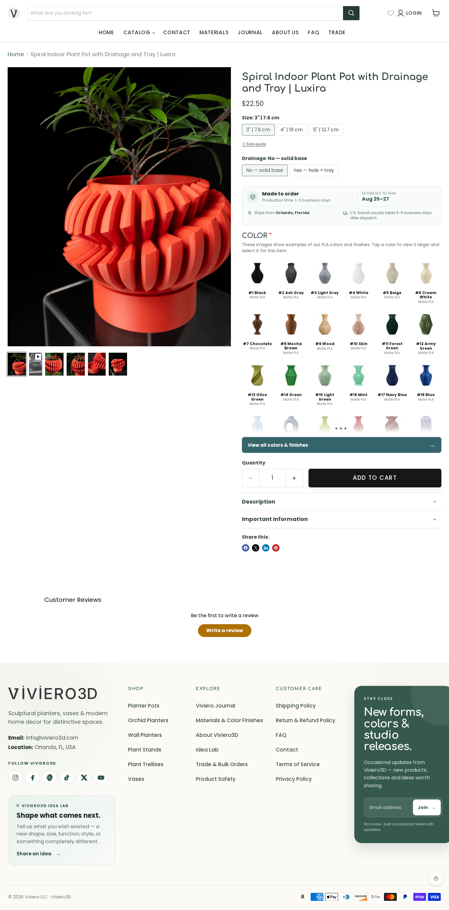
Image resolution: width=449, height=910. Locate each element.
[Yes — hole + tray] (314, 177)
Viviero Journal (215, 705)
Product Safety (215, 779)
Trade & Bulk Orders (222, 764)
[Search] (351, 13)
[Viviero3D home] (52, 693)
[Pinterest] (49, 777)
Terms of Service (298, 764)
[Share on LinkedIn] (265, 547)
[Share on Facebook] (245, 547)
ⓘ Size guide (254, 144)
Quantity (253, 463)
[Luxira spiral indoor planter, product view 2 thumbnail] (54, 364)
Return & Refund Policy (305, 720)
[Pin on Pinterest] (275, 547)
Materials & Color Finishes (229, 720)
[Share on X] (255, 547)
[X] (84, 777)
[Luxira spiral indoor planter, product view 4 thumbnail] (96, 364)
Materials (213, 32)
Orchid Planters (148, 720)
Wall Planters (145, 735)
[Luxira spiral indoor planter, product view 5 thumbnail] (118, 364)
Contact (176, 32)
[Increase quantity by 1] (294, 478)
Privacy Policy (294, 779)
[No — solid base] (265, 177)
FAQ (313, 32)
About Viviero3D (217, 735)
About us (285, 32)
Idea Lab (207, 749)
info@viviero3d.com (52, 737)
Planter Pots (143, 705)
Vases (136, 779)
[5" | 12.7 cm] (327, 136)
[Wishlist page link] (391, 13)
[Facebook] (32, 777)
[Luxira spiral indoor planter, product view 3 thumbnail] (76, 364)
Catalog (137, 32)
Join (427, 807)
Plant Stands (144, 749)
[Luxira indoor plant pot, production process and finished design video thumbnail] (35, 364)
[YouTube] (101, 777)
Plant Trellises (145, 764)
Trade (336, 32)
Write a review (224, 630)
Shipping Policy (296, 705)
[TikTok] (67, 777)
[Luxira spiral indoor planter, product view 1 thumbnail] (17, 364)
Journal (250, 32)
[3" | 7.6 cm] (259, 136)
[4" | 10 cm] (292, 136)
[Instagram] (15, 777)
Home (106, 32)
